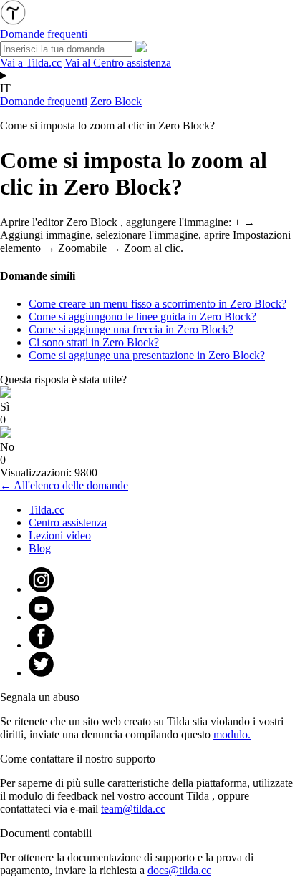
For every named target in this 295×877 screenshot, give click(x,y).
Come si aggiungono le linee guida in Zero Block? (142, 316)
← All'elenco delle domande (64, 485)
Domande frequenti (43, 101)
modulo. (232, 734)
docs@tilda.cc (179, 870)
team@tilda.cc (133, 809)
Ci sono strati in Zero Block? (94, 342)
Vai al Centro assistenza (117, 63)
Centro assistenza (68, 522)
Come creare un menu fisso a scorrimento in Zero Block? (157, 304)
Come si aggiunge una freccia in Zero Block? (131, 329)
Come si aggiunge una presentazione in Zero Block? (147, 355)
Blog (40, 548)
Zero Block (116, 101)
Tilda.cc (46, 510)
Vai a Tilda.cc (31, 63)
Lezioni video (60, 535)
